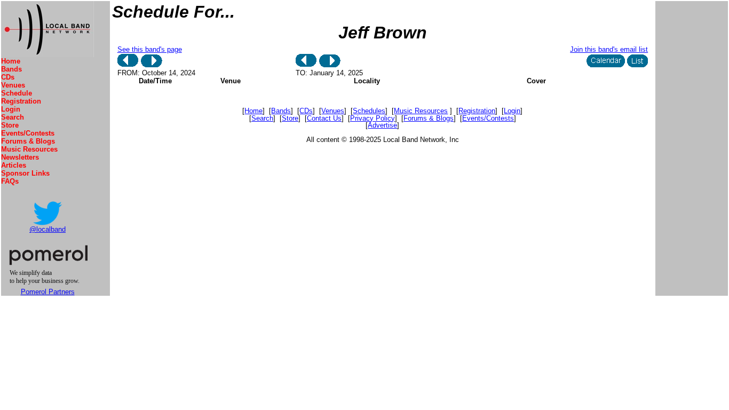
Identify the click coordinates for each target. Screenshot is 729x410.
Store (10, 125)
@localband (47, 229)
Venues (13, 85)
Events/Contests (27, 133)
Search (12, 117)
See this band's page (149, 49)
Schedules (369, 111)
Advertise (382, 125)
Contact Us (324, 118)
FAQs (10, 181)
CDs (7, 77)
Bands (11, 69)
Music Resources (29, 149)
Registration (21, 101)
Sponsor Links (25, 173)
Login (10, 109)
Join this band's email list (609, 49)
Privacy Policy (372, 118)
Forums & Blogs (28, 141)
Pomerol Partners (48, 292)
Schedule (16, 93)
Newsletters (20, 157)
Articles (13, 165)
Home (10, 61)
